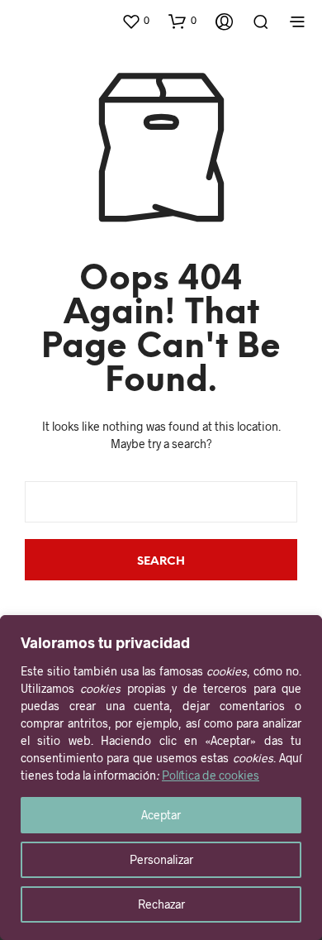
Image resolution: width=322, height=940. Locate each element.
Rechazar (161, 904)
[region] (161, 777)
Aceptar (161, 815)
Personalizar (161, 859)
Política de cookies (210, 775)
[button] (135, 20)
